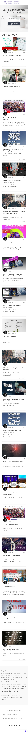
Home (4, 714)
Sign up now (14, 24)
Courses (9, 714)
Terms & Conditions (8, 718)
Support (15, 714)
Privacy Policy (18, 718)
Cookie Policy (6, 722)
